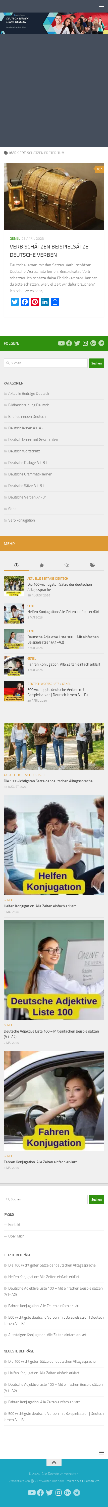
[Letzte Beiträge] (16, 565)
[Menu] (101, 6)
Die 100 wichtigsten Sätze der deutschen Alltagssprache (48, 781)
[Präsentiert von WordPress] (32, 1481)
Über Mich (16, 1236)
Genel (15, 238)
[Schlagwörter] (91, 565)
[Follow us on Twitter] (77, 343)
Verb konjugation (21, 520)
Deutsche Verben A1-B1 (27, 497)
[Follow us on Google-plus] (93, 343)
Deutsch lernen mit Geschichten (33, 439)
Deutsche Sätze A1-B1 (26, 485)
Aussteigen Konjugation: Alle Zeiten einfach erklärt (47, 1335)
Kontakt (14, 1224)
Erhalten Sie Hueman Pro (82, 1481)
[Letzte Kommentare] (66, 565)
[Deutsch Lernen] (61, 343)
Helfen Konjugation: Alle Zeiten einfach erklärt (63, 611)
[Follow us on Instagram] (85, 343)
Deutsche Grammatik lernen (30, 474)
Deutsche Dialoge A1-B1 (27, 462)
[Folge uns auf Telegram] (101, 343)
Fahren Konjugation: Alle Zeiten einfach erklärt (63, 664)
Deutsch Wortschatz (24, 451)
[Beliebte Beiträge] (41, 565)
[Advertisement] (54, 91)
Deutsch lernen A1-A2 (25, 428)
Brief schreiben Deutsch (27, 416)
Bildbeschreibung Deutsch (28, 405)
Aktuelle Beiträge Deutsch (28, 393)
